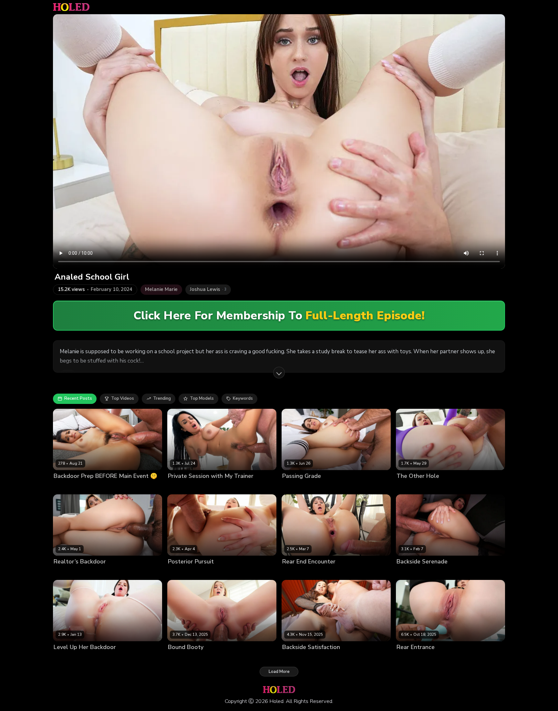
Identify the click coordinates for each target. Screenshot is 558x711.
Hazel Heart (66, 487)
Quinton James (449, 573)
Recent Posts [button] (78, 398)
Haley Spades (411, 487)
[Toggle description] (279, 372)
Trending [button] (162, 398)
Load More (279, 672)
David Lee (96, 658)
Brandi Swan (67, 573)
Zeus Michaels (97, 573)
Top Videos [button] (122, 398)
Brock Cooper (332, 487)
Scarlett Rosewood (188, 573)
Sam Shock (221, 573)
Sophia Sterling (184, 658)
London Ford (440, 487)
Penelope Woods (414, 573)
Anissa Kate (180, 487)
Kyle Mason (92, 487)
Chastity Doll (295, 573)
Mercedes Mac (411, 658)
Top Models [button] (202, 398)
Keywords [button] (243, 398)
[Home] (71, 7)
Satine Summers (299, 487)
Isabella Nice (295, 658)
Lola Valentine (68, 658)
